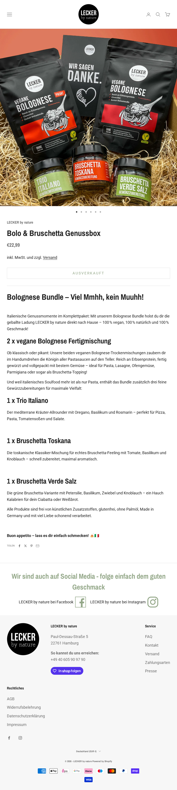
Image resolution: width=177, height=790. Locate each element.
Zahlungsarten (157, 662)
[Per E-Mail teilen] (37, 546)
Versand (50, 257)
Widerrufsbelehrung (24, 707)
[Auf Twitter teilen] (25, 546)
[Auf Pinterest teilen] (31, 546)
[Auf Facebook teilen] (19, 546)
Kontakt (151, 645)
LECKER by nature (20, 222)
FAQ (148, 636)
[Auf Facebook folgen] (9, 738)
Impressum (17, 724)
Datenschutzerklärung (26, 716)
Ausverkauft (89, 273)
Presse (151, 671)
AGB (10, 699)
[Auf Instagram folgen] (20, 738)
